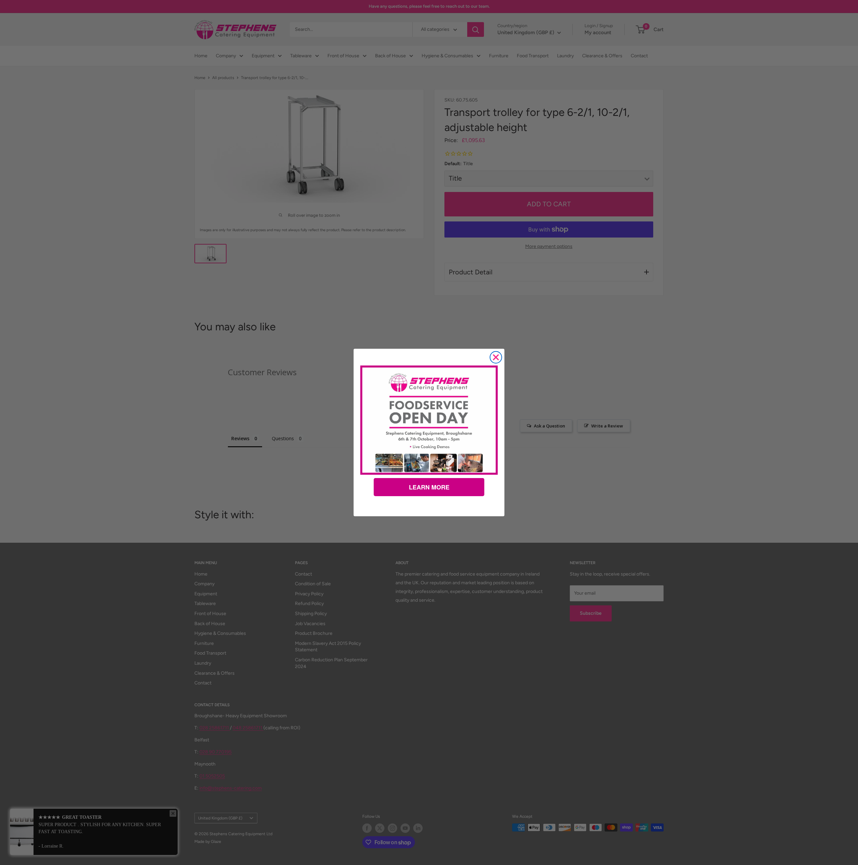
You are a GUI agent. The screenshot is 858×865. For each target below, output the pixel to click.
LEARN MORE (429, 487)
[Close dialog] (496, 357)
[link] (429, 420)
